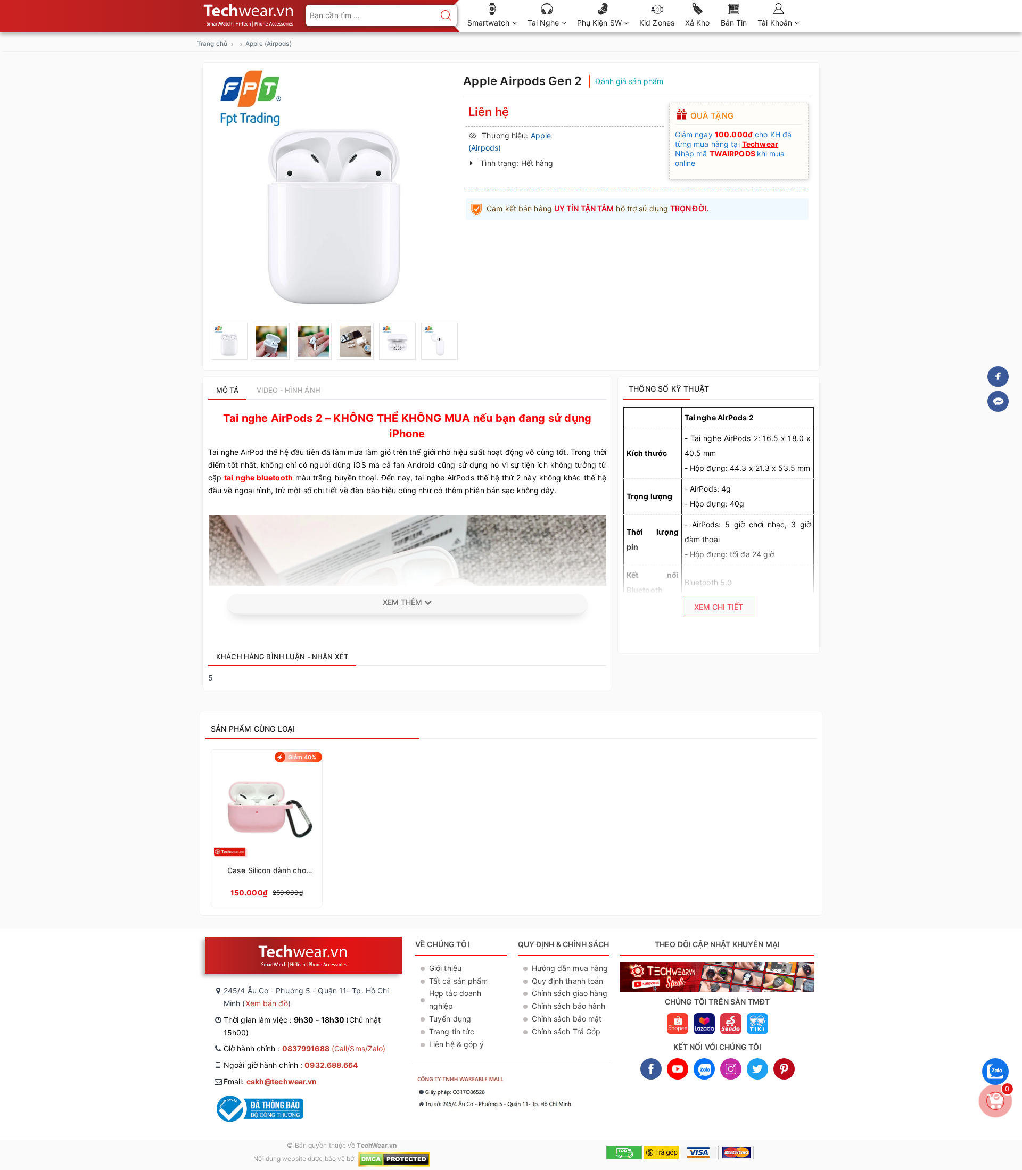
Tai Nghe (545, 22)
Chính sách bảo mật (567, 1018)
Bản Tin (734, 22)
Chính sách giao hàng (570, 993)
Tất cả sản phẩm (458, 980)
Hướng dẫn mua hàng (570, 968)
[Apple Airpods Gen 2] (229, 341)
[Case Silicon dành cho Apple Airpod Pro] (266, 828)
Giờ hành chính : (304, 1048)
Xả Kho (697, 22)
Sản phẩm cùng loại (253, 728)
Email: (270, 1081)
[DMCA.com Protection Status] (394, 1159)
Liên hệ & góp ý (456, 1044)
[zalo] (995, 1087)
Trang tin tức (451, 1031)
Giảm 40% (302, 757)
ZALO (704, 1069)
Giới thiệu (445, 968)
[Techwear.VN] (249, 13)
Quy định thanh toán (568, 980)
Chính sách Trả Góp (566, 1031)
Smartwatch (489, 22)
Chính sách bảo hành (569, 1005)
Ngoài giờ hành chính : (291, 1064)
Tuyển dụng (450, 1018)
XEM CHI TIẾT (718, 606)
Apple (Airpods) (268, 43)
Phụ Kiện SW (600, 22)
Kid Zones (656, 22)
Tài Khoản (775, 22)
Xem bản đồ (266, 1003)
